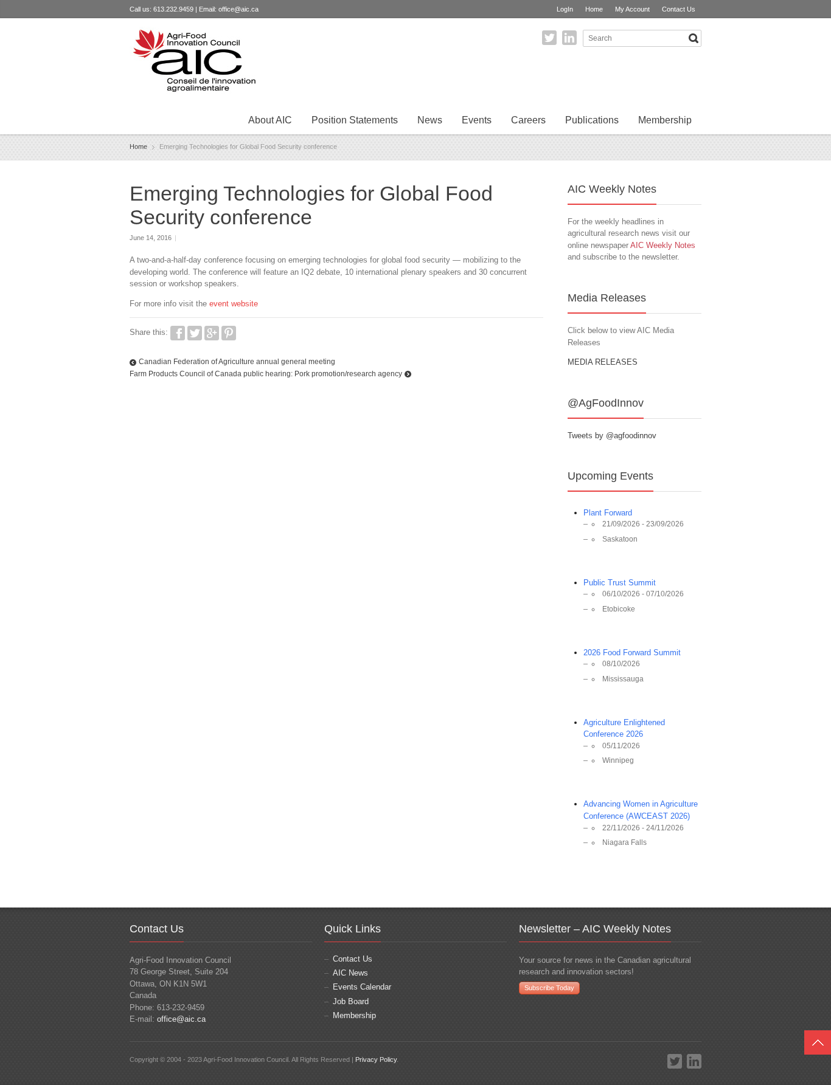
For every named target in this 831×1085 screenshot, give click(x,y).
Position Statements (354, 120)
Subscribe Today (549, 987)
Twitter (549, 37)
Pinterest (228, 333)
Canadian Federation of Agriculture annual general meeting (237, 361)
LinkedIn (569, 37)
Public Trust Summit (619, 582)
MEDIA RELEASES (603, 362)
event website (233, 303)
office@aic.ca (238, 9)
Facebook (177, 333)
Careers (528, 120)
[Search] (693, 38)
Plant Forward (607, 512)
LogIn (565, 9)
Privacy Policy (376, 1059)
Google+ (211, 333)
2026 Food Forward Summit (632, 652)
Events (477, 120)
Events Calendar (362, 986)
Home (594, 9)
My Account (632, 9)
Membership (665, 120)
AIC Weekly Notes (662, 245)
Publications (592, 120)
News (429, 120)
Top (817, 1042)
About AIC (270, 120)
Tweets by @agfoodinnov (612, 435)
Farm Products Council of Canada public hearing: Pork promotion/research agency (266, 374)
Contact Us (678, 9)
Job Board (351, 1001)
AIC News (350, 972)
